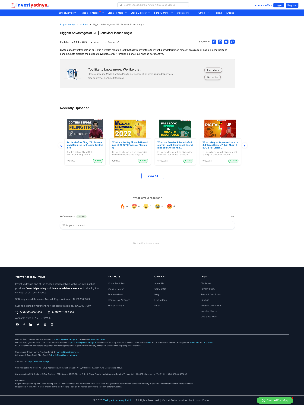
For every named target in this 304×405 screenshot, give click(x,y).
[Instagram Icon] (45, 324)
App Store (208, 342)
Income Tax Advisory (119, 300)
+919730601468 (97, 339)
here (149, 342)
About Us (159, 283)
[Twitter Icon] (38, 324)
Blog (156, 294)
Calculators (184, 12)
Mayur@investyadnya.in (68, 352)
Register (292, 5)
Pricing (218, 12)
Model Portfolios (90, 12)
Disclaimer (206, 283)
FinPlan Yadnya (116, 305)
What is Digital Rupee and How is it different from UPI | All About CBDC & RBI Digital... (220, 145)
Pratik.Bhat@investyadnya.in (64, 355)
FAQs (157, 305)
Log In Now (213, 70)
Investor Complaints (211, 305)
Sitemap (205, 300)
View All (153, 175)
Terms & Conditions (211, 294)
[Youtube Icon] (17, 324)
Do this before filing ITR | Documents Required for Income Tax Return (85, 145)
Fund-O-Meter (162, 12)
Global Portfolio (116, 12)
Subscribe (212, 77)
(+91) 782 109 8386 (63, 312)
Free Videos (160, 300)
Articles (230, 12)
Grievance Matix (209, 316)
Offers (268, 5)
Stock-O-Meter (139, 12)
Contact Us (160, 289)
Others (202, 12)
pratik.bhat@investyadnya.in (83, 342)
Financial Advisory (66, 12)
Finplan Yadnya (67, 24)
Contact (259, 5)
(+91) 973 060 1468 (31, 312)
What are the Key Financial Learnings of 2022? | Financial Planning (130, 145)
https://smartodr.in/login (38, 361)
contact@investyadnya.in (65, 339)
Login (279, 5)
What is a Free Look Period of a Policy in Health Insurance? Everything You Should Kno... (175, 145)
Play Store (194, 342)
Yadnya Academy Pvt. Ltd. (119, 400)
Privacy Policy (208, 289)
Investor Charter (209, 311)
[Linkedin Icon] (30, 324)
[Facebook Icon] (24, 324)
